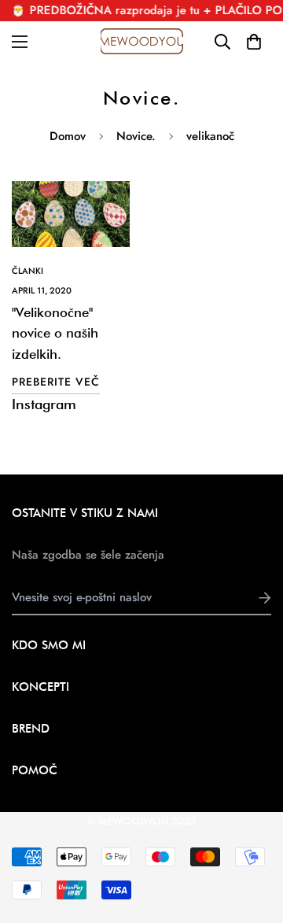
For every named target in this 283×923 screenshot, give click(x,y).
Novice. (136, 136)
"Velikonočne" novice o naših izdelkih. (55, 333)
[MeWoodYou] (142, 41)
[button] (253, 41)
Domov (68, 136)
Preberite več (56, 382)
